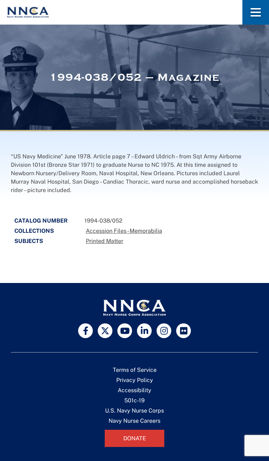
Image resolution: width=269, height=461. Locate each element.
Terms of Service (135, 370)
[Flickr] (183, 330)
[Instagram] (164, 330)
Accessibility (134, 390)
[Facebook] (85, 330)
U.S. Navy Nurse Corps (134, 410)
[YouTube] (124, 330)
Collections (34, 231)
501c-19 (134, 400)
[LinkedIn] (144, 330)
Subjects (28, 241)
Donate (134, 438)
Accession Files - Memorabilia (124, 231)
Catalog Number (41, 220)
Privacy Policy (134, 380)
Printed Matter (104, 241)
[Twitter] (105, 330)
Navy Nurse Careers (134, 420)
